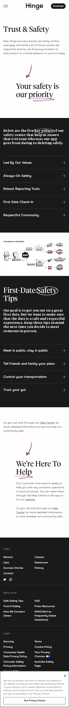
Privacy (8, 647)
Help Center (47, 422)
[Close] (65, 675)
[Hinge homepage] (34, 6)
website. (30, 499)
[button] (34, 162)
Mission (8, 557)
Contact (8, 573)
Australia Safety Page (44, 663)
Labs (6, 562)
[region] (34, 689)
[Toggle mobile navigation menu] (5, 6)
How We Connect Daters (14, 613)
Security (8, 641)
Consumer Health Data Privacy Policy (15, 654)
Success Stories (13, 568)
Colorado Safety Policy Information (14, 663)
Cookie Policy (43, 647)
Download (59, 6)
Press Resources (44, 606)
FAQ (37, 600)
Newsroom (41, 562)
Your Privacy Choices (34, 701)
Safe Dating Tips (13, 600)
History (39, 568)
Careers (39, 557)
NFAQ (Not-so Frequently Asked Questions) (45, 615)
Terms (38, 641)
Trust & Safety (11, 606)
